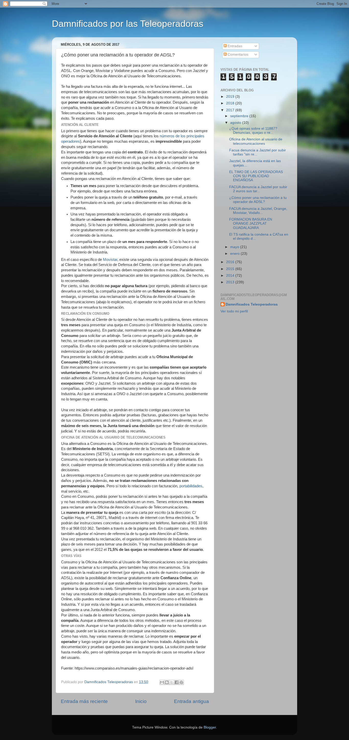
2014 (230, 275)
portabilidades (190, 486)
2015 (230, 269)
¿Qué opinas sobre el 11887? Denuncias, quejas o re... (253, 131)
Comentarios (237, 54)
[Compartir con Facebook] (176, 682)
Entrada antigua (191, 701)
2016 (230, 262)
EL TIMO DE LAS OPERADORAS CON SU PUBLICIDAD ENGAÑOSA (256, 176)
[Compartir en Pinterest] (181, 682)
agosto (236, 123)
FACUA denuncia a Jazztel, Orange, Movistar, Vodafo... (258, 211)
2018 (230, 103)
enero (235, 254)
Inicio (141, 701)
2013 (230, 282)
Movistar (110, 260)
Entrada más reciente (84, 701)
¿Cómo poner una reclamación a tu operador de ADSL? (258, 200)
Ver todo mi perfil (234, 311)
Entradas (234, 46)
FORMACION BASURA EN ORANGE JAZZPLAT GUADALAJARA (250, 223)
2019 (230, 97)
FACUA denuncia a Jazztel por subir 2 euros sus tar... (258, 189)
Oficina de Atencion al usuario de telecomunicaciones (255, 141)
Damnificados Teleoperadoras (252, 304)
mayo (235, 247)
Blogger (210, 727)
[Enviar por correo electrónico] (162, 682)
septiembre (239, 116)
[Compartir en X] (171, 682)
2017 (230, 110)
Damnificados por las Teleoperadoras (127, 23)
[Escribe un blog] (166, 682)
